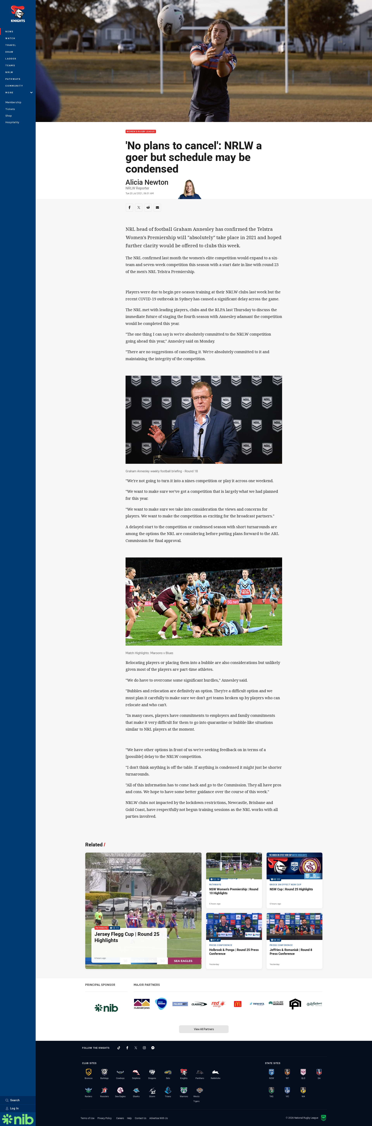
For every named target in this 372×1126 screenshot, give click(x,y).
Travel (10, 45)
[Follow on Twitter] (135, 1047)
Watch (10, 38)
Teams (10, 65)
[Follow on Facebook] (127, 1047)
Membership (13, 102)
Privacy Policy (104, 1118)
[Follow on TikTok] (118, 1047)
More (9, 92)
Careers (120, 1118)
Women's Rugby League (141, 131)
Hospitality (12, 122)
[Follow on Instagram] (144, 1047)
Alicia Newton (147, 182)
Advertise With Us (158, 1118)
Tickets (10, 109)
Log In (14, 1108)
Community (14, 85)
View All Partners (204, 1029)
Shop (8, 115)
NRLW (9, 72)
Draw (9, 51)
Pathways (13, 78)
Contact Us (140, 1118)
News (9, 31)
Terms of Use (87, 1118)
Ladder (10, 58)
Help (129, 1118)
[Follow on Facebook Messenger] (152, 1047)
